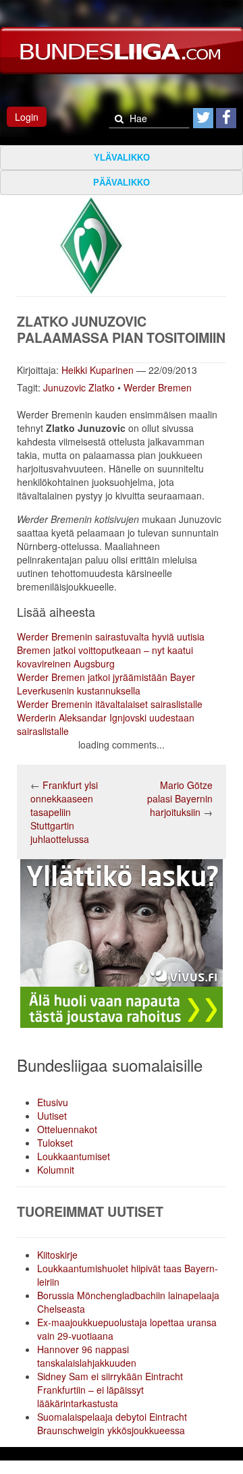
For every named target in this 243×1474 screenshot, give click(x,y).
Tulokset (55, 1142)
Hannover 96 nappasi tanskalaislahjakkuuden (86, 1355)
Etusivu (52, 1102)
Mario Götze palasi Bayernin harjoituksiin (180, 798)
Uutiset (52, 1115)
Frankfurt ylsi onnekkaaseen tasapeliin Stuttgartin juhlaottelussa (64, 812)
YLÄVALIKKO (122, 158)
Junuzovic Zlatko (79, 387)
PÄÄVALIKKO (121, 183)
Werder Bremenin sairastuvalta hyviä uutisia (111, 636)
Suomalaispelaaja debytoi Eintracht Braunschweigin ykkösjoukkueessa (112, 1423)
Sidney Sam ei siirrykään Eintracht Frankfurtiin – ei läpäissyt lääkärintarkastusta (110, 1389)
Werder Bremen (158, 387)
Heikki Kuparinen (97, 370)
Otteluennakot (67, 1129)
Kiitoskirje (57, 1254)
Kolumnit (55, 1169)
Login (26, 117)
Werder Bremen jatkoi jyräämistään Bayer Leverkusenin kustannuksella (106, 683)
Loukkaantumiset (73, 1156)
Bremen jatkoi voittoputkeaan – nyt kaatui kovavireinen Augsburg (105, 656)
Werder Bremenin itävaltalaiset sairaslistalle (109, 704)
